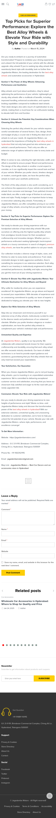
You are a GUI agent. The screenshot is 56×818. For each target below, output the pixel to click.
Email (4, 540)
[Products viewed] (49, 796)
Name (4, 529)
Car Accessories (28, 15)
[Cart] (46, 4)
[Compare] (53, 4)
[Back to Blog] (28, 481)
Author (18, 48)
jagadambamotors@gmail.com (20, 459)
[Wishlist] (50, 4)
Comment (6, 509)
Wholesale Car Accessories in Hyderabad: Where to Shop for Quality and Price (25, 603)
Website (4, 551)
